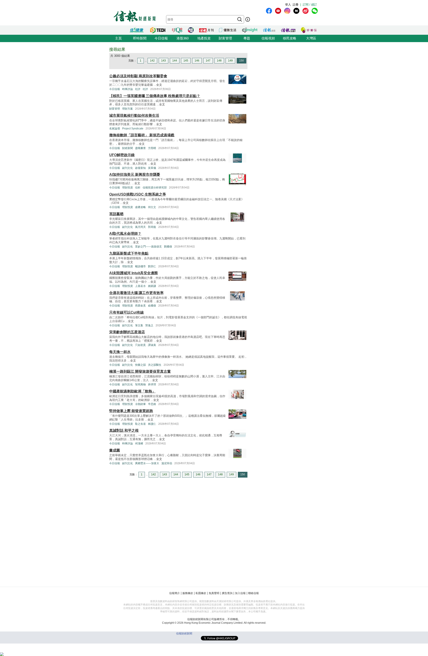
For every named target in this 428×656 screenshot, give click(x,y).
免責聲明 (214, 593)
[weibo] (305, 11)
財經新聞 (127, 148)
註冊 (295, 4)
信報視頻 (268, 38)
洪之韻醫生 (154, 364)
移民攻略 (289, 38)
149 (230, 60)
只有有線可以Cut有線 (126, 312)
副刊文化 (127, 168)
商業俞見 (140, 305)
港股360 (183, 38)
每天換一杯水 (120, 352)
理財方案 (127, 108)
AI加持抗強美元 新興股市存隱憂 (134, 174)
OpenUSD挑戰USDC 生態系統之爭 (137, 194)
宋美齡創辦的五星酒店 (127, 332)
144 (174, 60)
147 (208, 60)
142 (152, 60)
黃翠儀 (152, 168)
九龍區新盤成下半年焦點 (128, 253)
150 (241, 60)
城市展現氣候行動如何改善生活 (134, 115)
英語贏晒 (116, 214)
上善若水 (140, 286)
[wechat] (315, 11)
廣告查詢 (227, 593)
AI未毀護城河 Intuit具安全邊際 (133, 273)
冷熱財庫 (140, 404)
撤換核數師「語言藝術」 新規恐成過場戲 (141, 135)
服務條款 (187, 593)
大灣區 (311, 38)
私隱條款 (200, 593)
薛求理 (152, 384)
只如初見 (140, 345)
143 (163, 60)
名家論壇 (114, 128)
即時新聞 (139, 38)
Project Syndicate (132, 128)
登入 (288, 4)
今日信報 (161, 38)
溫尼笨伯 (166, 463)
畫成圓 (114, 450)
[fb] (269, 11)
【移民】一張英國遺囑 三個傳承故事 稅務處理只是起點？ (154, 96)
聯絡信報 (253, 593)
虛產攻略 (140, 207)
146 (197, 60)
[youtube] (278, 11)
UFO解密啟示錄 (122, 155)
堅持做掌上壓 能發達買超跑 (131, 411)
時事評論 (127, 89)
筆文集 (139, 325)
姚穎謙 (152, 286)
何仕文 (152, 207)
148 (219, 60)
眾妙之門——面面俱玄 (148, 246)
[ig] (287, 11)
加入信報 (240, 593)
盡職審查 (140, 148)
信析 (137, 187)
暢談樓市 (140, 266)
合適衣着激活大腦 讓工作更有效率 (136, 293)
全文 (159, 84)
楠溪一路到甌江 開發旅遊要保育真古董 (140, 371)
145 (185, 60)
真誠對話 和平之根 (124, 430)
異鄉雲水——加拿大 (147, 463)
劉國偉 (168, 246)
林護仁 (152, 423)
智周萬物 (140, 384)
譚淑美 (152, 345)
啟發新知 (140, 168)
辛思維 (152, 404)
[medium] (296, 11)
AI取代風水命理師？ (125, 233)
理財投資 (127, 187)
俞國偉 (152, 305)
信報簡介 (174, 593)
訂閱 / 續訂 (310, 4)
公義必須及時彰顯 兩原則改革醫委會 (138, 76)
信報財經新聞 (184, 633)
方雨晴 (152, 148)
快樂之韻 (140, 364)
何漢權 (139, 443)
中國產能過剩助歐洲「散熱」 (132, 391)
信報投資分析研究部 (155, 187)
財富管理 (225, 38)
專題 (246, 38)
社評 (137, 89)
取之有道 (140, 423)
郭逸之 (149, 325)
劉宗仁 (152, 266)
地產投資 (204, 38)
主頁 (118, 38)
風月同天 (140, 227)
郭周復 (152, 227)
